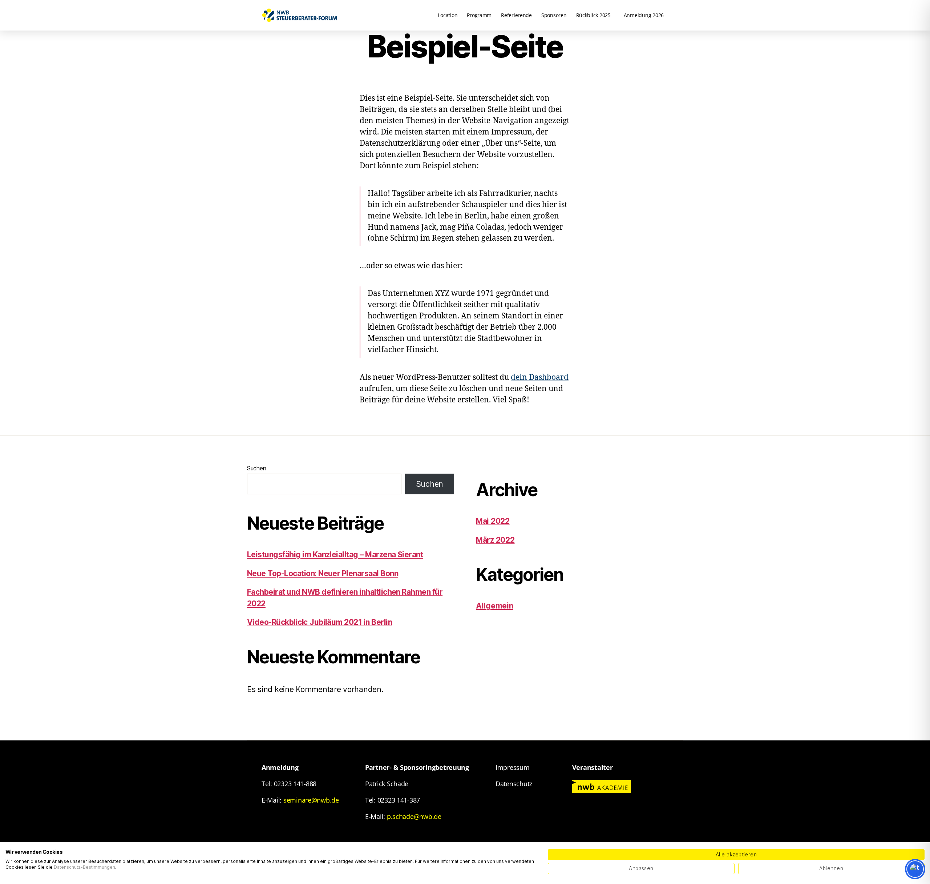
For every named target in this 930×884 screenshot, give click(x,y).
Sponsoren (554, 15)
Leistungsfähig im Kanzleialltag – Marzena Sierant (335, 554)
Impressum (513, 767)
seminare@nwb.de (311, 800)
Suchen (256, 468)
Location (447, 15)
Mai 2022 (493, 521)
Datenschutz (514, 783)
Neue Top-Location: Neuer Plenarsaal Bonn (322, 573)
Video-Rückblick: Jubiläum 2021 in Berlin (319, 622)
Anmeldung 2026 (644, 15)
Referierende (516, 15)
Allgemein (494, 605)
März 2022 (495, 540)
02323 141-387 (398, 800)
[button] (595, 15)
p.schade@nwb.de (414, 816)
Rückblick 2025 (593, 15)
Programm (479, 15)
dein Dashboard (540, 377)
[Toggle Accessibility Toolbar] (915, 869)
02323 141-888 (295, 783)
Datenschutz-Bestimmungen (84, 867)
